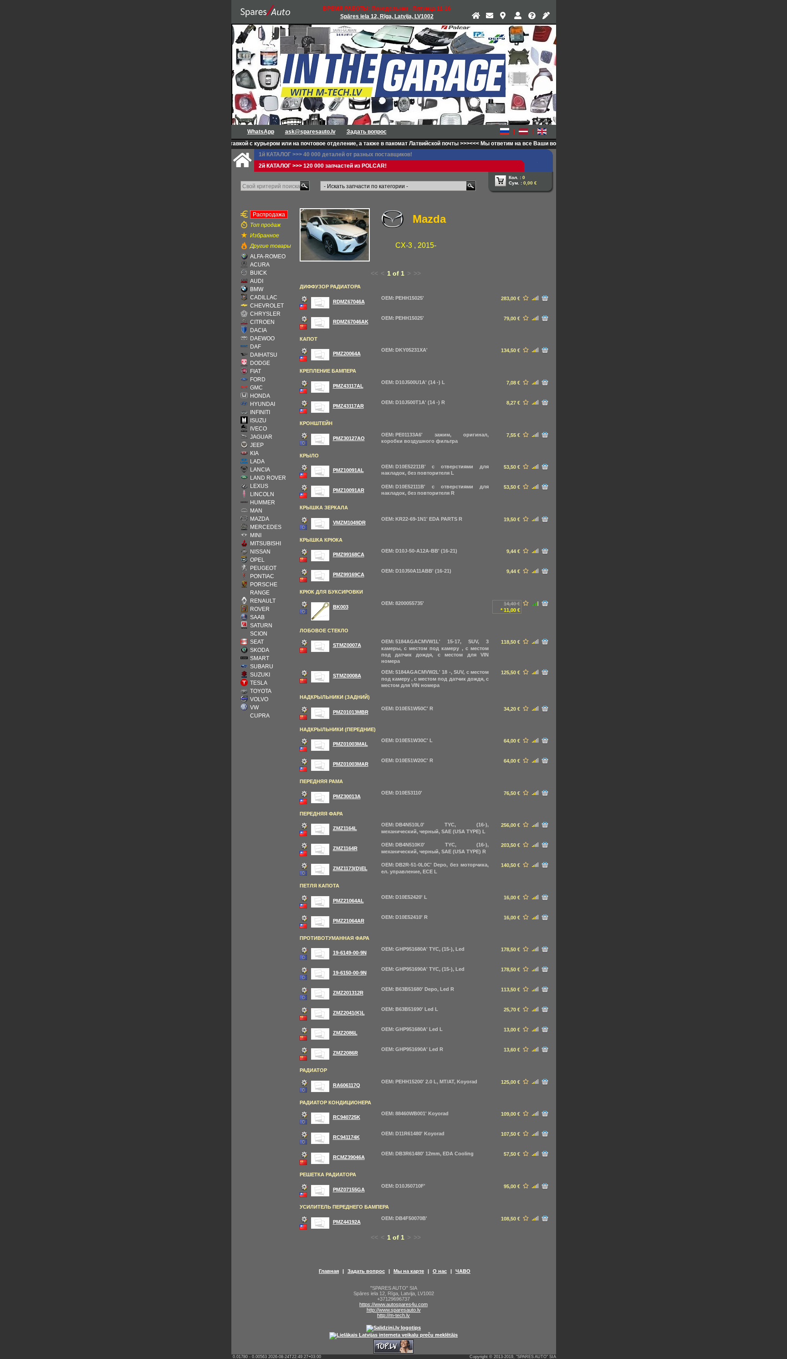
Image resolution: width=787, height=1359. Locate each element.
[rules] (547, 17)
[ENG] (542, 131)
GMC (256, 388)
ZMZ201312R (348, 992)
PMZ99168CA (348, 554)
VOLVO (259, 699)
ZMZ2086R (345, 1053)
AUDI (256, 281)
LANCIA (260, 470)
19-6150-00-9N (350, 972)
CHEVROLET (267, 306)
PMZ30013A (347, 796)
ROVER (260, 609)
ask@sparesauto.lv (310, 131)
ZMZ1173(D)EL (350, 868)
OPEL (257, 560)
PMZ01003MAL (350, 744)
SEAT (257, 642)
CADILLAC (263, 297)
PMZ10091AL (348, 470)
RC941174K (346, 1137)
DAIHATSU (263, 355)
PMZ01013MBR (350, 712)
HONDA (260, 396)
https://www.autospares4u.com (393, 1304)
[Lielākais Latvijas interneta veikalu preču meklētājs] (393, 1335)
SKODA (259, 650)
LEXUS (259, 486)
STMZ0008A (347, 675)
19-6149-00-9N (350, 952)
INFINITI (260, 412)
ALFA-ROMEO (268, 256)
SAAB (257, 617)
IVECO (258, 429)
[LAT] (523, 131)
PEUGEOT (263, 568)
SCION (258, 634)
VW (254, 707)
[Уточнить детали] (304, 299)
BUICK (258, 273)
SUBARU (261, 666)
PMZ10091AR (348, 490)
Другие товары (270, 246)
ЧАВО (462, 1271)
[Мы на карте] (504, 17)
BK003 (340, 607)
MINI (255, 535)
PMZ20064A (347, 353)
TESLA (258, 683)
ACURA (260, 265)
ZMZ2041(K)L (349, 1012)
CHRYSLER (265, 314)
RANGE (260, 593)
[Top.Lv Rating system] (393, 1351)
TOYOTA (260, 691)
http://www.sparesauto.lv (394, 1310)
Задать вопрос (367, 131)
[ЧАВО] (532, 17)
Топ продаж (265, 225)
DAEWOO (262, 338)
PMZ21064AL (348, 900)
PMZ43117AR (348, 406)
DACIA (258, 330)
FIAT (255, 371)
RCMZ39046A (349, 1157)
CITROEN (262, 322)
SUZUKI (260, 675)
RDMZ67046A (349, 301)
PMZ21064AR (348, 920)
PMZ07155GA (349, 1189)
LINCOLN (262, 494)
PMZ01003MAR (350, 764)
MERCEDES (265, 527)
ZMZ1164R (345, 848)
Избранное (264, 235)
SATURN (261, 625)
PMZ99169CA (348, 574)
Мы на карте (409, 1271)
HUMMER (262, 502)
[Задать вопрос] (490, 17)
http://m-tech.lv (393, 1315)
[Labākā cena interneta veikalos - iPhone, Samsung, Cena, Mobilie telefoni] (393, 1327)
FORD (258, 379)
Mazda (429, 219)
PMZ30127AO (349, 438)
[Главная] (476, 17)
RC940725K (346, 1117)
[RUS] (505, 131)
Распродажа (269, 214)
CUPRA (260, 716)
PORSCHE (263, 584)
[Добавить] (545, 298)
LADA (257, 461)
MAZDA (259, 519)
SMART (259, 658)
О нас (440, 1271)
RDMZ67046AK (350, 321)
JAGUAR (261, 437)
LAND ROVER (268, 478)
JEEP (257, 445)
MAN (256, 511)
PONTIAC (262, 576)
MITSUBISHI (265, 543)
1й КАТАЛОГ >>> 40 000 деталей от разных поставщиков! (335, 154)
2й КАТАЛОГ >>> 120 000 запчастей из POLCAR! (323, 166)
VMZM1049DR (349, 522)
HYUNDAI (262, 404)
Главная (329, 1271)
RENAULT (263, 601)
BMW (256, 289)
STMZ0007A (347, 645)
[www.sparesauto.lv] (265, 12)
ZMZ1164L (345, 828)
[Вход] (518, 17)
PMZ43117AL (348, 386)
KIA (254, 453)
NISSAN (260, 552)
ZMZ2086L (345, 1033)
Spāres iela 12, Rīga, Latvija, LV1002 (387, 16)
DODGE (260, 363)
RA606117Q (346, 1085)
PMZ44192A (347, 1222)
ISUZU (258, 420)
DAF (255, 347)
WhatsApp (260, 131)
